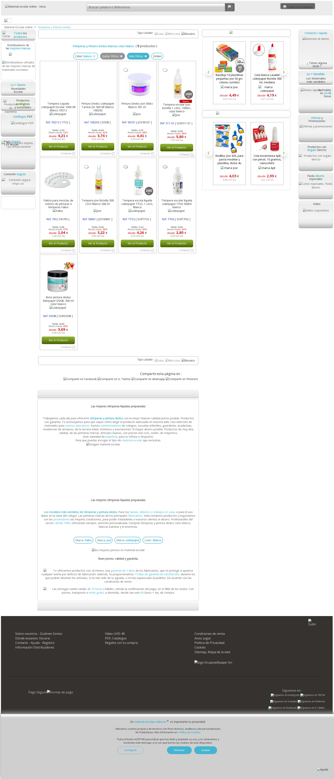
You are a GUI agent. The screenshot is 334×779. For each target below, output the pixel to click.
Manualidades (307, 20)
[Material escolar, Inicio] (23, 6)
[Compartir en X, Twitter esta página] (114, 379)
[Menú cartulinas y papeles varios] (174, 21)
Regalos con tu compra (121, 643)
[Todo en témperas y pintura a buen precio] (118, 444)
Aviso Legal (202, 638)
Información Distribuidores (34, 647)
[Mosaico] (188, 34)
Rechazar (179, 750)
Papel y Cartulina (151, 20)
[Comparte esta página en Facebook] (80, 379)
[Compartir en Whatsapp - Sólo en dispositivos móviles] (148, 379)
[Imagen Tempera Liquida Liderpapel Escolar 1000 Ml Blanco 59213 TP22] (58, 81)
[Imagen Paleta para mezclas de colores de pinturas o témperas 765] (58, 178)
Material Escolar (47, 20)
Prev (209, 72)
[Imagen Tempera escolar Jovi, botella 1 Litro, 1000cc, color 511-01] (176, 81)
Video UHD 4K (115, 634)
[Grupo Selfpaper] (213, 662)
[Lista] (159, 34)
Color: (153, 540)
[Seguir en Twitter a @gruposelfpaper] (311, 707)
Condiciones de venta (209, 634)
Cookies (200, 647)
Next (283, 72)
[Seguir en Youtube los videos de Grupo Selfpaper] (283, 701)
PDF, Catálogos (116, 638)
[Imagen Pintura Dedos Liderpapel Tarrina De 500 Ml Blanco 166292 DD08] (98, 81)
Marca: (83, 540)
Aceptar (205, 750)
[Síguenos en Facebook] (282, 708)
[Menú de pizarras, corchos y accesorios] (277, 21)
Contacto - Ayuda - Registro (35, 643)
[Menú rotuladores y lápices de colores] (225, 21)
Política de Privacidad (209, 643)
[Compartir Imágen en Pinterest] (182, 379)
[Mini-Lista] (173, 34)
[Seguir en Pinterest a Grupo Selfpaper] (311, 701)
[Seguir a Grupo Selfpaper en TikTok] (312, 695)
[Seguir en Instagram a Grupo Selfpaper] (285, 695)
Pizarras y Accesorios (255, 20)
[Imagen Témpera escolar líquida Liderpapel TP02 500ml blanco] (176, 178)
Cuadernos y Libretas (99, 20)
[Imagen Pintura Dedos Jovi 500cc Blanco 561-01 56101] (137, 81)
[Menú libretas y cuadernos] (122, 21)
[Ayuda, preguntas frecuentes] (322, 769)
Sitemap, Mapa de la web (212, 652)
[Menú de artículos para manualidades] (329, 21)
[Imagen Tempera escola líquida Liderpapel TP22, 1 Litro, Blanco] (137, 178)
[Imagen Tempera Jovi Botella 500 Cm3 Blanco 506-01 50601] (98, 178)
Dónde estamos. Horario (32, 638)
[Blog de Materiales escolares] (18, 202)
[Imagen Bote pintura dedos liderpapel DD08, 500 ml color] (58, 275)
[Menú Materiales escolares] (70, 21)
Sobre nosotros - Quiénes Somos (38, 634)
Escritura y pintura (203, 20)
